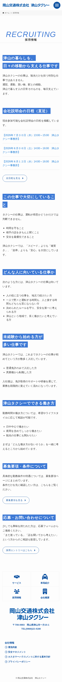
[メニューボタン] (56, 5)
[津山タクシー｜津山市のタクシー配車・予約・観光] (26, 5)
